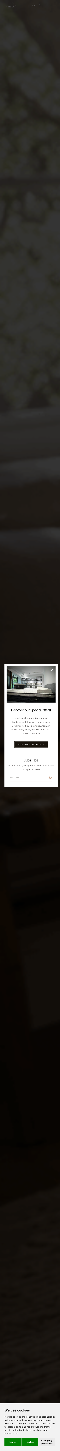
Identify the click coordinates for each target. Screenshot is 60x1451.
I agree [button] (12, 1442)
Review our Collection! (31, 744)
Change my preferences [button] (47, 1442)
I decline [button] (30, 1442)
